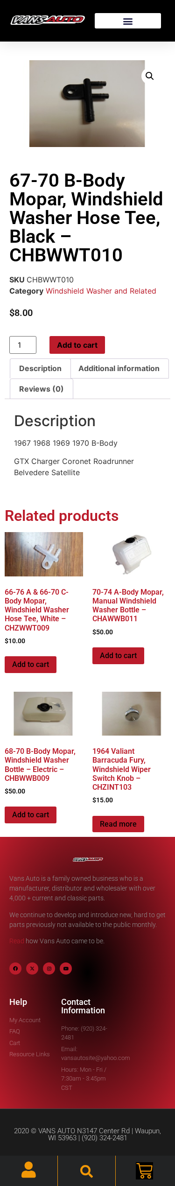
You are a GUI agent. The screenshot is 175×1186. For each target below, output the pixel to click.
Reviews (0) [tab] (41, 388)
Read (16, 941)
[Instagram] (49, 968)
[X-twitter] (32, 968)
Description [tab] (40, 368)
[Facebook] (15, 968)
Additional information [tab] (119, 368)
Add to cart (77, 345)
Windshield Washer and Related (101, 290)
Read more (118, 824)
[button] (128, 20)
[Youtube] (66, 968)
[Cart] (144, 1170)
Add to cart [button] (30, 664)
